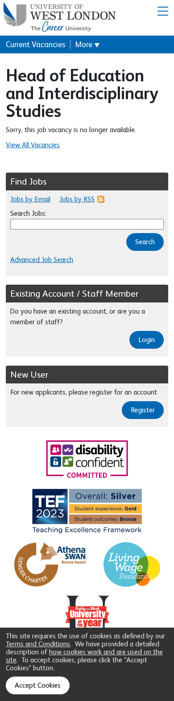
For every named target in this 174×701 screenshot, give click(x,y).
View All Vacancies (33, 145)
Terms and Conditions (38, 644)
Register (143, 410)
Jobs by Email (30, 199)
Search (145, 242)
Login (146, 340)
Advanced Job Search (41, 260)
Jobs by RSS (77, 199)
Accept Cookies (38, 685)
